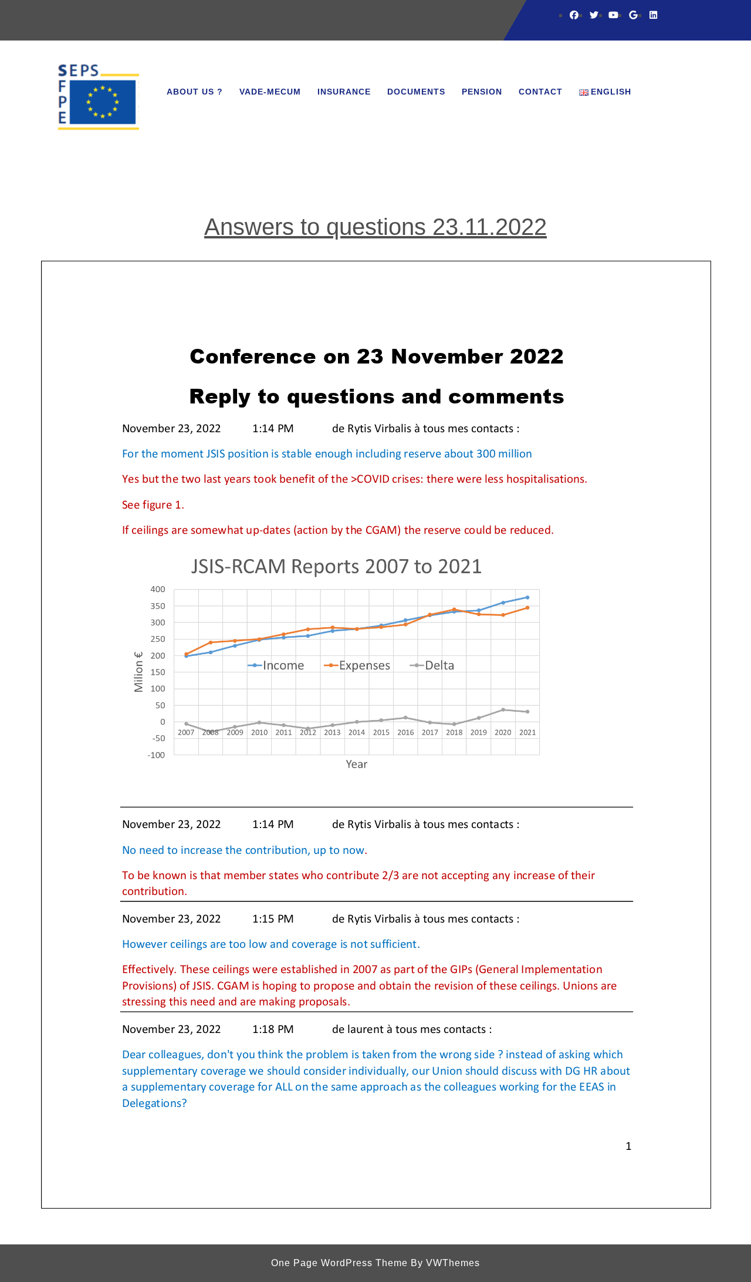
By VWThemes (445, 1263)
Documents (416, 91)
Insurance (344, 91)
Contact (541, 91)
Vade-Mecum (270, 91)
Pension (482, 91)
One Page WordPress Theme (339, 1263)
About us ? (195, 91)
